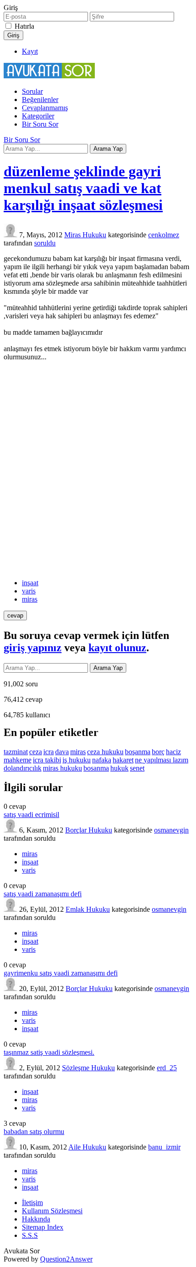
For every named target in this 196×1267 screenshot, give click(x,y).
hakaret (123, 760)
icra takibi (47, 760)
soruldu (45, 243)
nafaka (101, 760)
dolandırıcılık (22, 768)
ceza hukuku (105, 752)
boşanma (137, 752)
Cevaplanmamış (45, 108)
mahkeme (17, 760)
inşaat (30, 583)
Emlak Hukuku (88, 909)
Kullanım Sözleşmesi (52, 1211)
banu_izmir (164, 1147)
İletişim (32, 1202)
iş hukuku (76, 760)
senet (137, 768)
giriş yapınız (33, 648)
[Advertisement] (98, 470)
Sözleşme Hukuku (88, 1068)
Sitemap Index (42, 1227)
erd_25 (167, 1068)
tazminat (16, 752)
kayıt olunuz (117, 648)
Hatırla (24, 26)
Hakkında (36, 1219)
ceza (35, 752)
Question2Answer (66, 1259)
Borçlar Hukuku (88, 830)
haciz (173, 752)
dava (62, 752)
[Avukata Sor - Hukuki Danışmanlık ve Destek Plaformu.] (49, 76)
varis (29, 591)
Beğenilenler (40, 99)
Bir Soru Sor (40, 124)
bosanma (96, 768)
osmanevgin (171, 830)
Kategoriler (38, 116)
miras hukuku (62, 768)
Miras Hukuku (85, 235)
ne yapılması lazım (161, 760)
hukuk (119, 768)
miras (29, 599)
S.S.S (30, 1235)
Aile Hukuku (87, 1147)
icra (48, 752)
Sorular (32, 91)
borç (158, 752)
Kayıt (30, 51)
